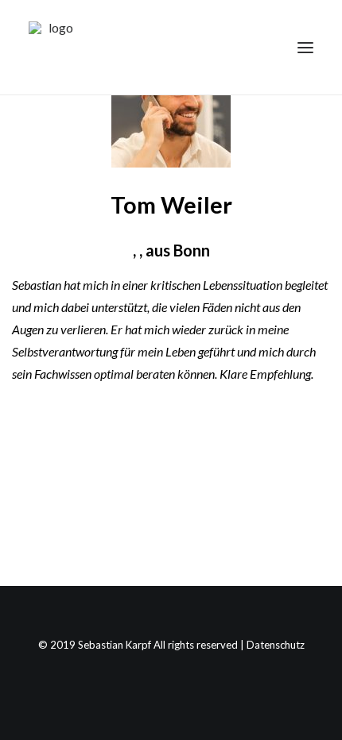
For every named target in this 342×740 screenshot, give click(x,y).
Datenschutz (276, 644)
